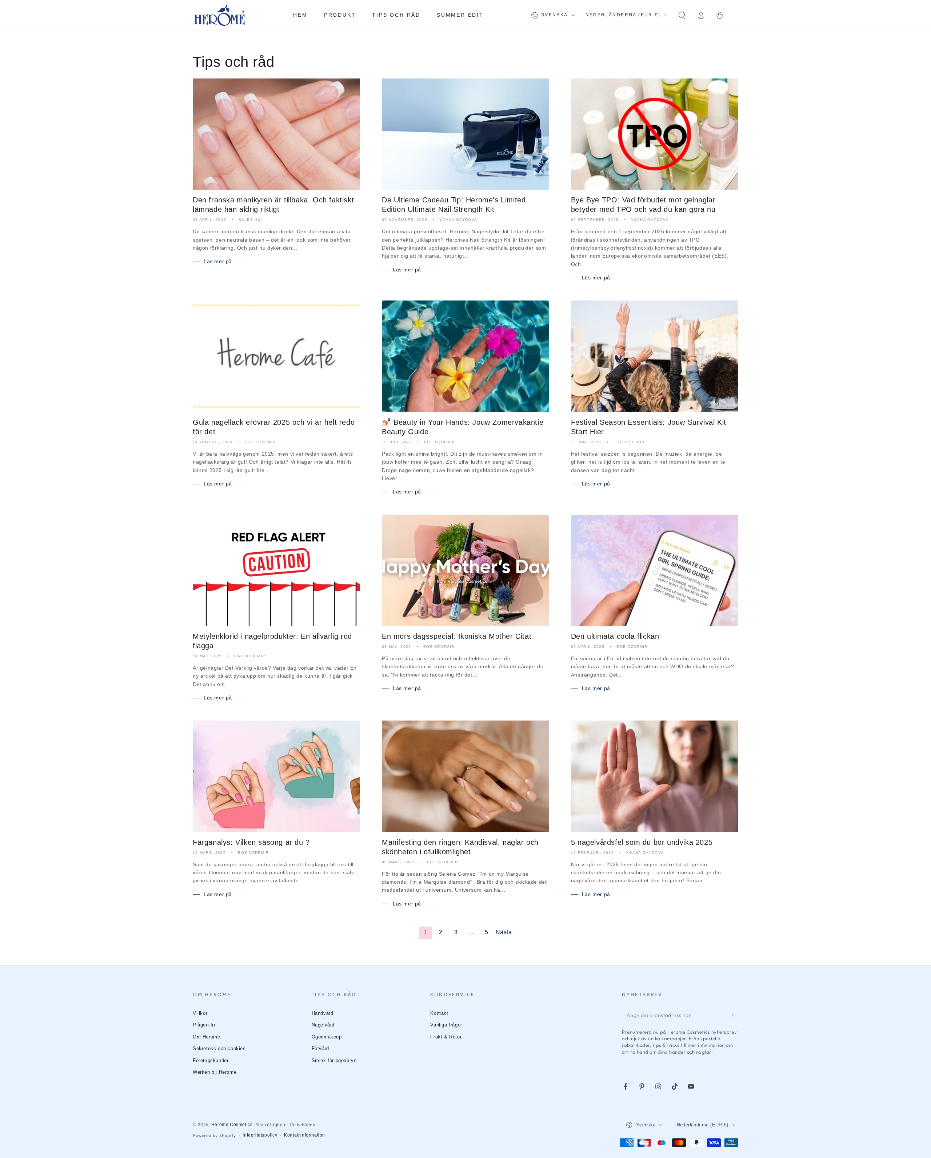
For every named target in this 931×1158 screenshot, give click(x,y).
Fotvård (320, 1048)
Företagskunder (210, 1060)
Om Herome (206, 1037)
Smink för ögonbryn (334, 1060)
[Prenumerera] (734, 1015)
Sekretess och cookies (219, 1048)
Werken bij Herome (214, 1072)
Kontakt (439, 1013)
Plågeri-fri (204, 1025)
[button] (681, 15)
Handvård (322, 1013)
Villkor (200, 1013)
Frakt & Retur (445, 1037)
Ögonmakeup (327, 1037)
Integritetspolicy (260, 1135)
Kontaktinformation (304, 1135)
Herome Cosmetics (232, 1124)
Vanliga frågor (446, 1025)
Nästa (504, 932)
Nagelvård (323, 1025)
